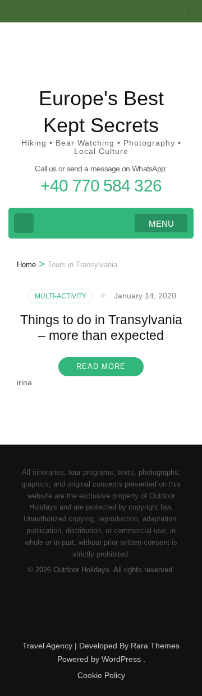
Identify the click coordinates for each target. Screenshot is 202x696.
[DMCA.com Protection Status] (101, 627)
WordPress (121, 659)
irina (24, 382)
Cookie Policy (101, 675)
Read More (101, 366)
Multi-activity (60, 296)
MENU (161, 223)
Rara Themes (155, 645)
